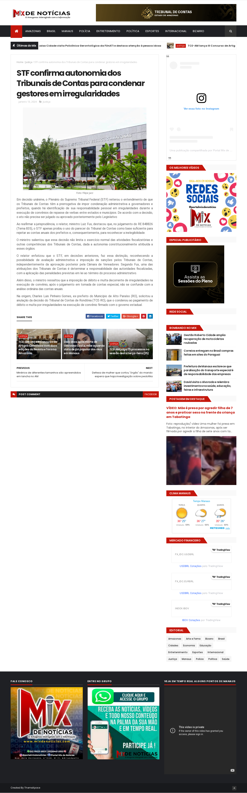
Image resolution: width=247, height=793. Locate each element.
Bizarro (198, 31)
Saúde (225, 659)
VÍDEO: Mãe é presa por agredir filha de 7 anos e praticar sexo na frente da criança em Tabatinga (200, 412)
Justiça (160, 45)
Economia (189, 645)
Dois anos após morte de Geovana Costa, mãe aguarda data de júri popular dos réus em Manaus (84, 347)
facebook (151, 394)
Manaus (67, 31)
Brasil (51, 31)
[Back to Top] (234, 788)
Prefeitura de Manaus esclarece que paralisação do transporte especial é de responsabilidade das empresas (208, 370)
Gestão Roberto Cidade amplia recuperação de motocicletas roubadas (204, 339)
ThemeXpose (32, 787)
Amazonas (33, 31)
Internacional (176, 31)
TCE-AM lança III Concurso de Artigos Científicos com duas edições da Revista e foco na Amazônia (38, 347)
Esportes (152, 31)
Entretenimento (108, 31)
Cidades (173, 645)
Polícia (84, 31)
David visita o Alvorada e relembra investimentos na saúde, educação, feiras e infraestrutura (207, 385)
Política (133, 31)
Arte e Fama (193, 638)
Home (20, 62)
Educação (205, 645)
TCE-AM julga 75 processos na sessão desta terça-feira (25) (129, 351)
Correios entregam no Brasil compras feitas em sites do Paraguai (208, 353)
